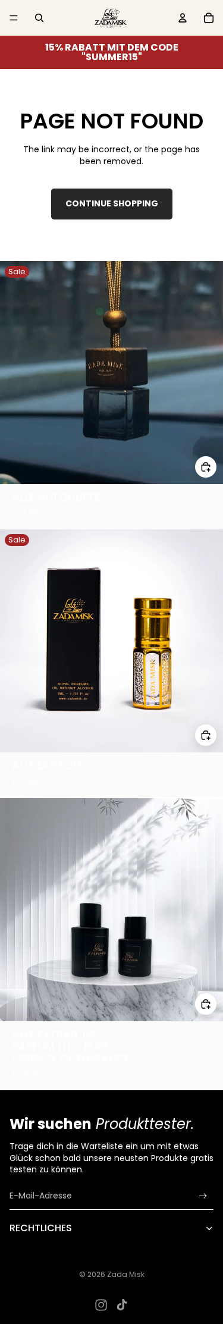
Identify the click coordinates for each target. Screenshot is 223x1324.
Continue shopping (111, 203)
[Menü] (13, 18)
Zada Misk (126, 1274)
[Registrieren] (203, 1195)
